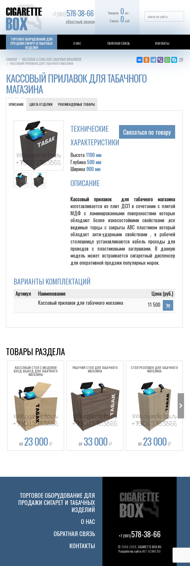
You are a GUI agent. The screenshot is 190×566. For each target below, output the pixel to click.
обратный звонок (80, 21)
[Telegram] (153, 60)
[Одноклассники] (146, 60)
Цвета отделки (40, 104)
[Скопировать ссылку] (181, 60)
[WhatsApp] (167, 60)
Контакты (162, 43)
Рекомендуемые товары (76, 104)
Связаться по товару (147, 131)
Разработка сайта (130, 551)
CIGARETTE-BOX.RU (149, 546)
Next (181, 405)
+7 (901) (73, 14)
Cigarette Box (28, 17)
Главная (11, 59)
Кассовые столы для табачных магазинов (51, 59)
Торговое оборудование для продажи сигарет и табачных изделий (31, 43)
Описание (16, 104)
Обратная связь (118, 43)
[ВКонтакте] (139, 60)
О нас (77, 43)
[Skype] (174, 60)
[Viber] (160, 60)
